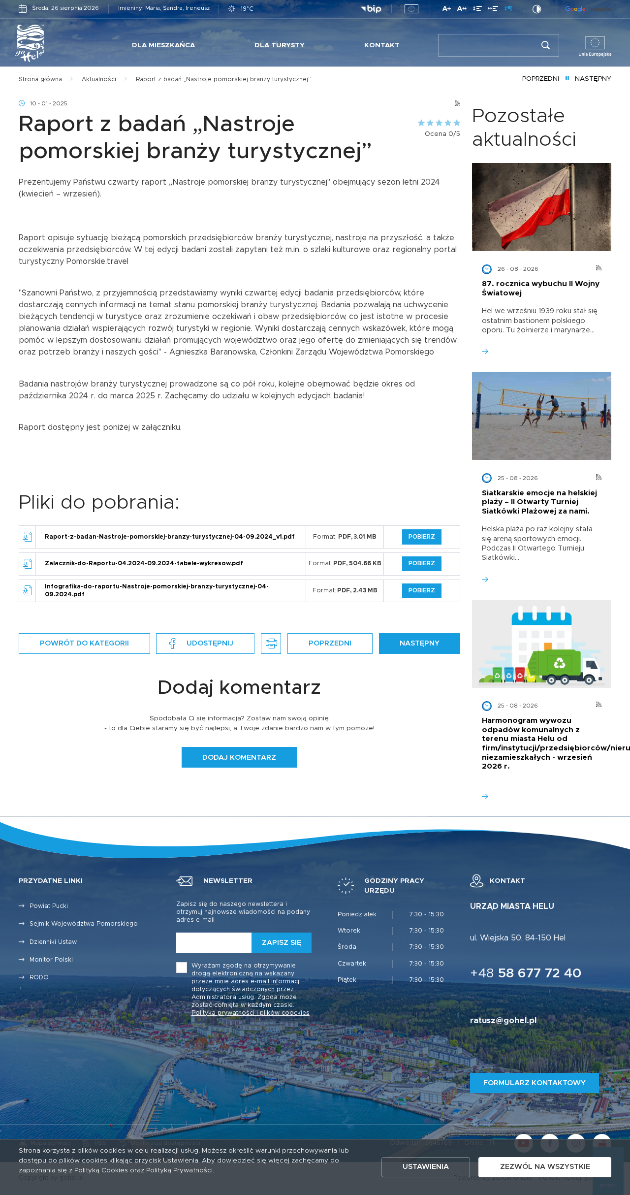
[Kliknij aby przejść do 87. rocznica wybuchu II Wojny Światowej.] (542, 207)
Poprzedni (540, 78)
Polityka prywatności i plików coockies (250, 1013)
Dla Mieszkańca (163, 45)
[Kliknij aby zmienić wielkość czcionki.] (447, 10)
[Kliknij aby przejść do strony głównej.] (51, 43)
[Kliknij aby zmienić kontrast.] (536, 9)
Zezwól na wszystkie (545, 1166)
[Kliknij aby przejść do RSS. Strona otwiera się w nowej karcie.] (457, 103)
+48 (526, 973)
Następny (593, 78)
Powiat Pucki (49, 906)
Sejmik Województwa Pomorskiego (84, 924)
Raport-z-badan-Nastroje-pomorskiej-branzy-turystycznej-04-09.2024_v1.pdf (170, 537)
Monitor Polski (51, 960)
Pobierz (422, 537)
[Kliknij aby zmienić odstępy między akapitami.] (508, 10)
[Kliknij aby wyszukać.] (545, 45)
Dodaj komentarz (239, 757)
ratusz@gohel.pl (503, 1021)
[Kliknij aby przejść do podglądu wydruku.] (271, 643)
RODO (39, 977)
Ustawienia (426, 1166)
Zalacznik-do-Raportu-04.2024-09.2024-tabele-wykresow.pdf (144, 563)
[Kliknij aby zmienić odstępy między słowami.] (493, 10)
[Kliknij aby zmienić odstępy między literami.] (462, 10)
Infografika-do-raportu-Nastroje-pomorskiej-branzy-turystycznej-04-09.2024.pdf (157, 590)
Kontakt (382, 45)
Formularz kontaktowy (534, 1083)
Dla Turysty (279, 45)
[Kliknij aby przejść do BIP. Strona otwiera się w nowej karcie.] (370, 9)
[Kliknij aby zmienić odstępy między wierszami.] (477, 10)
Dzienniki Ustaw (53, 942)
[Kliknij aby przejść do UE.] (411, 8)
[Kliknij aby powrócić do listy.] (567, 79)
